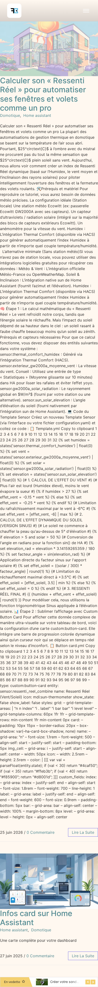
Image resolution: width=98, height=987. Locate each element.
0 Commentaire (40, 832)
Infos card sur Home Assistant (36, 918)
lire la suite (83, 832)
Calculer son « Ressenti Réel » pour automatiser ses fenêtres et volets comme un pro (43, 94)
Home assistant (37, 115)
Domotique (10, 115)
